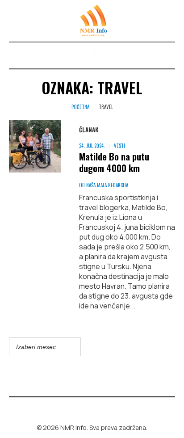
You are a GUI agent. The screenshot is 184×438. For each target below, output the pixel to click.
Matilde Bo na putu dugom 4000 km (114, 162)
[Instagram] (98, 408)
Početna (80, 106)
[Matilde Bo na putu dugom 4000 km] (35, 146)
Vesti (119, 145)
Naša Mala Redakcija (107, 185)
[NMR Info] (92, 20)
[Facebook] (85, 408)
